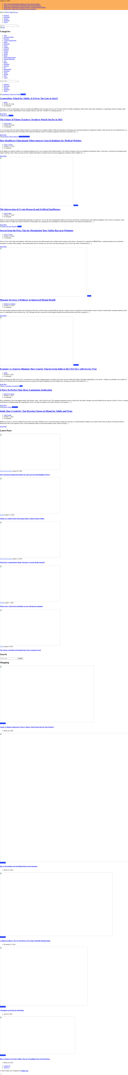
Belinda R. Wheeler (9, 304)
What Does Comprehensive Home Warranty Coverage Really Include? (25, 7)
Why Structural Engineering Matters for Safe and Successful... (22, 4)
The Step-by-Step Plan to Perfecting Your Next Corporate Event (20, 650)
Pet (5, 67)
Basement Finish (9, 37)
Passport (6, 66)
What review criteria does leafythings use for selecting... (20, 9)
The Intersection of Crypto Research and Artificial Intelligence (30, 209)
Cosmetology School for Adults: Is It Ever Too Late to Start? (29, 98)
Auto (5, 35)
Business (6, 15)
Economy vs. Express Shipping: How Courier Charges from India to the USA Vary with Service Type (48, 369)
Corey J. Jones (8, 144)
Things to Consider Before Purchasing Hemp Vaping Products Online (22, 518)
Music (5, 62)
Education (7, 17)
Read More (3, 114)
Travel (5, 22)
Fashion (6, 47)
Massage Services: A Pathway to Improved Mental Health (27, 300)
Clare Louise (7, 123)
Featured (6, 49)
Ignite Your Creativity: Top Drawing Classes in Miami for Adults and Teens (36, 411)
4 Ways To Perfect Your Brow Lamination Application (26, 390)
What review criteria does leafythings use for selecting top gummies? (21, 606)
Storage (6, 74)
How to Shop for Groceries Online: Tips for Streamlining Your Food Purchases (25, 1059)
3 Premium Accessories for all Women (12, 1010)
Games (6, 52)
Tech (5, 76)
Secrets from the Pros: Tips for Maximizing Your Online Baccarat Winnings (36, 230)
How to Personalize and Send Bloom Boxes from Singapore (18, 866)
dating (5, 42)
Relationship (7, 69)
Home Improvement (10, 57)
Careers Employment (10, 40)
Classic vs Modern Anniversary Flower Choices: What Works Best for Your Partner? (27, 727)
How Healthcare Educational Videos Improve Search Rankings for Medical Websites (41, 140)
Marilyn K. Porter (9, 394)
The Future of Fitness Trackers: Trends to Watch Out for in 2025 (31, 119)
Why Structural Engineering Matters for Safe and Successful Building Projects (25, 474)
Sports (5, 72)
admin (5, 102)
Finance (6, 19)
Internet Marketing (9, 59)
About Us (7, 1067)
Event (5, 45)
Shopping (6, 20)
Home (5, 56)
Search (20, 658)
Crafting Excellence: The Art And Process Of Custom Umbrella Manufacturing (25, 941)
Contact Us (7, 1066)
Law (5, 61)
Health (6, 54)
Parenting (6, 64)
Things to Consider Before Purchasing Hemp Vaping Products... (23, 5)
